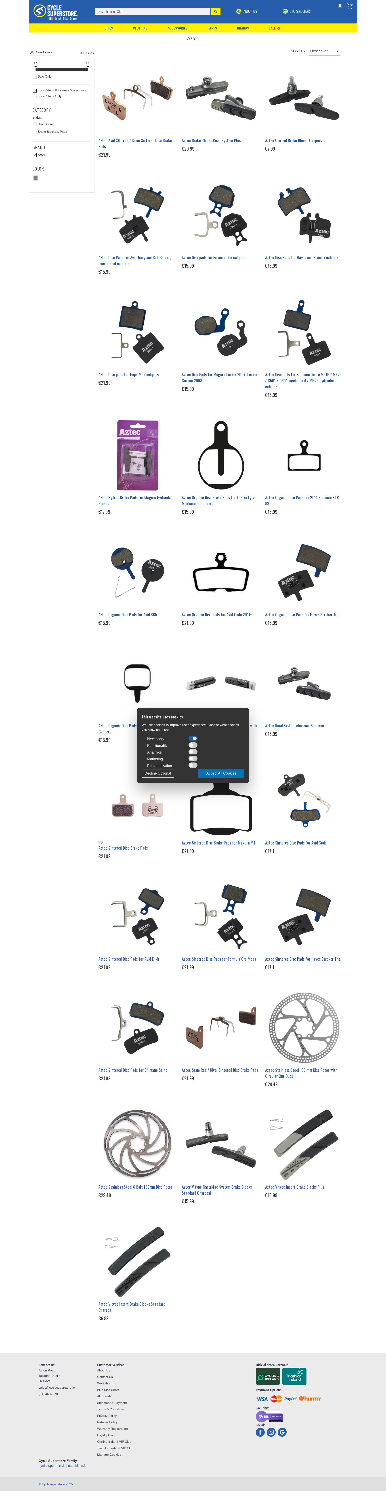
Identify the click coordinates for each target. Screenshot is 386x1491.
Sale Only (44, 76)
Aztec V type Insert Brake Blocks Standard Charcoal (132, 1307)
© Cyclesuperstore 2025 (56, 1484)
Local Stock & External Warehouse (62, 90)
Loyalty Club (106, 1435)
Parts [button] (212, 27)
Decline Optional (158, 773)
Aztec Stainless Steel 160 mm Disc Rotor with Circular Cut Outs (301, 1073)
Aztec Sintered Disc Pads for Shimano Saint (133, 1070)
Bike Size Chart (108, 1390)
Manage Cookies (109, 1454)
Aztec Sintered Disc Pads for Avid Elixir (129, 959)
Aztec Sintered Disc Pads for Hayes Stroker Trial (303, 959)
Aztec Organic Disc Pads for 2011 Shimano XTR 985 (302, 500)
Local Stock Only (49, 96)
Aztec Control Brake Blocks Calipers (293, 140)
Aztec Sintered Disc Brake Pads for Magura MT (219, 843)
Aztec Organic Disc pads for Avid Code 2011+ (217, 614)
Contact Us (105, 1377)
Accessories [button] (177, 27)
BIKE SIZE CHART (300, 11)
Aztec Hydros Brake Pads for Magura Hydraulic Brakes (135, 500)
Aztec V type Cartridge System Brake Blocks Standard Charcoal (217, 1190)
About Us (250, 11)
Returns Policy (107, 1422)
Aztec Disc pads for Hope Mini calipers (129, 374)
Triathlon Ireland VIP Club (115, 1448)
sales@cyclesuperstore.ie (57, 1387)
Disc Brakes (46, 124)
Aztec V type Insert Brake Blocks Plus (294, 1187)
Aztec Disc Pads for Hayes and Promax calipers (302, 257)
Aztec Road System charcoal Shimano (294, 726)
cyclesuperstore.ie (52, 1466)
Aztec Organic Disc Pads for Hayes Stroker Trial (302, 614)
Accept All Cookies (221, 773)
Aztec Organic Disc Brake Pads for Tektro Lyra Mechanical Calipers (218, 500)
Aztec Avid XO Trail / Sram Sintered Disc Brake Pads (135, 143)
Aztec (42, 155)
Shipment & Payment (112, 1403)
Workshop (104, 1383)
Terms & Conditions (111, 1409)
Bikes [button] (109, 27)
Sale (275, 28)
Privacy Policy (107, 1415)
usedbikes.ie (77, 1466)
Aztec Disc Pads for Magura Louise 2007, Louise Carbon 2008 (219, 377)
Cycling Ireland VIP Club (114, 1441)
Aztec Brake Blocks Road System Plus (211, 140)
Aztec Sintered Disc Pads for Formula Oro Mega (219, 959)
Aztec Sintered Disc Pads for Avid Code (296, 843)
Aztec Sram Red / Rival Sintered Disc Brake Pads (220, 1070)
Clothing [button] (140, 27)
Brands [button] (243, 27)
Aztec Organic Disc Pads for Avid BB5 (128, 614)
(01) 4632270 (48, 1394)
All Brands (104, 1396)
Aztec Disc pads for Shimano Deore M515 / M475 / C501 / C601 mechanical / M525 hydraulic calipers (303, 381)
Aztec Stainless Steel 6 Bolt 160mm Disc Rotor (135, 1187)
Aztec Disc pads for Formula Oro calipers (213, 257)
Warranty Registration (112, 1428)
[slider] (35, 70)
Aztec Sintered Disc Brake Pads (123, 848)
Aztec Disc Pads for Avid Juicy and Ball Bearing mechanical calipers (135, 260)
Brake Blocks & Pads (52, 131)
